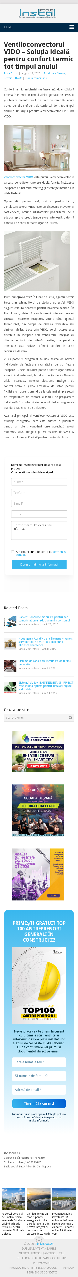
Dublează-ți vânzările (39, 1248)
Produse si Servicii (55, 73)
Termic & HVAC (13, 78)
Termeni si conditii (42, 1272)
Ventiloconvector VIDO (18, 177)
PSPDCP (68, 1267)
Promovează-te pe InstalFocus (33, 1267)
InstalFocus (39, 12)
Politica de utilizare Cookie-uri (42, 1258)
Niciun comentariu (36, 78)
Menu (8, 27)
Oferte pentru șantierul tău (41, 1253)
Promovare (41, 1263)
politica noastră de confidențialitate (41, 1116)
